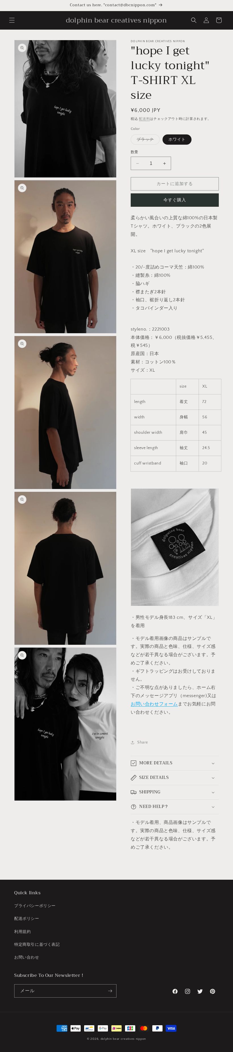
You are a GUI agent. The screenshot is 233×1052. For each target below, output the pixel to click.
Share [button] (142, 742)
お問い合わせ (26, 957)
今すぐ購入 (174, 200)
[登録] (110, 991)
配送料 (144, 119)
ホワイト (177, 139)
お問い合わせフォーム (154, 704)
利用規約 (22, 932)
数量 (134, 152)
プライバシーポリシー (35, 906)
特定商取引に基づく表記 (37, 944)
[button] (12, 20)
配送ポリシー (26, 918)
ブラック (147, 141)
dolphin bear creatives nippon (123, 1039)
